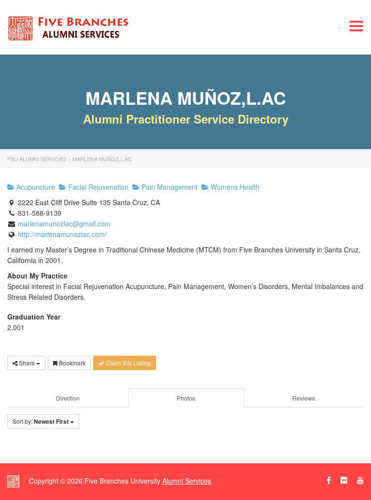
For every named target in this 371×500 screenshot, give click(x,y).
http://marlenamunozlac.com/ (62, 234)
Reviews (303, 398)
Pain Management (169, 187)
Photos (186, 398)
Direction (68, 398)
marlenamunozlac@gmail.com (64, 223)
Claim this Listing (127, 363)
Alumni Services (186, 481)
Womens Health (234, 187)
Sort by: (41, 421)
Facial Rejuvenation (97, 187)
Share (26, 363)
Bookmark (71, 363)
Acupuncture (34, 187)
